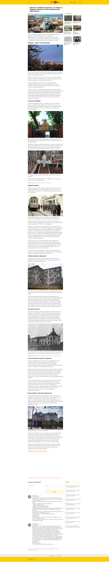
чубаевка (60, 477)
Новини (67, 481)
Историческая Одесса (46, 477)
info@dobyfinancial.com (45, 512)
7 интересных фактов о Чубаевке (43, 182)
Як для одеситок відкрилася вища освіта (76, 43)
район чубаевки (56, 477)
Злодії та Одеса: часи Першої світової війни (68, 43)
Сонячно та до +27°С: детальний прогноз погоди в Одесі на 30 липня (73, 526)
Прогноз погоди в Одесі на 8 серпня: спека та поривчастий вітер (73, 486)
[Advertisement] (45, 465)
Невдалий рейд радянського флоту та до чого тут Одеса (68, 32)
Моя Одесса (29, 548)
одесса (51, 477)
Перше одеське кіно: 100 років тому (76, 22)
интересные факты (38, 477)
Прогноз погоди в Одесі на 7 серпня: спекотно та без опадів (73, 491)
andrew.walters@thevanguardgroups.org (45, 544)
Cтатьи (33, 548)
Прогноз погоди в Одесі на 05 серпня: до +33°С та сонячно (73, 500)
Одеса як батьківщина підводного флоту (76, 32)
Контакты (59, 555)
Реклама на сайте (52, 555)
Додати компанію (73, 2)
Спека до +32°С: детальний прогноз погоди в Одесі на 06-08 (73, 495)
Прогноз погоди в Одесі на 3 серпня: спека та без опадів (73, 509)
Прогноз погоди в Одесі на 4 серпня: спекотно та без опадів (73, 504)
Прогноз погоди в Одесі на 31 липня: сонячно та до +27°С (73, 522)
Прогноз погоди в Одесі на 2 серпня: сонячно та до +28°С (73, 513)
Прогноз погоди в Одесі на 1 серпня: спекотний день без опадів (73, 518)
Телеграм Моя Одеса (40, 451)
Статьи (28, 2)
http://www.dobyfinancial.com (38, 518)
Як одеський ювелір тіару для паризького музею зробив (68, 22)
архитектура (32, 477)
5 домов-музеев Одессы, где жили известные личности (48, 355)
